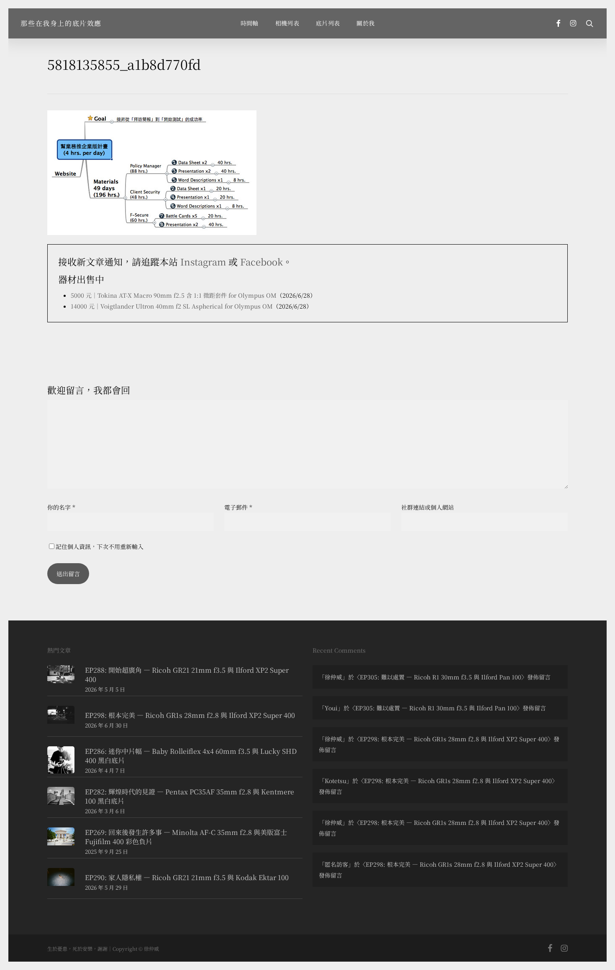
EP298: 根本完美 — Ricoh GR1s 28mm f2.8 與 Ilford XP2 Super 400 (454, 739)
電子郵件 (238, 507)
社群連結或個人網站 (427, 507)
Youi (331, 708)
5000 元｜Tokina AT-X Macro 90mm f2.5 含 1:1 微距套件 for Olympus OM (174, 295)
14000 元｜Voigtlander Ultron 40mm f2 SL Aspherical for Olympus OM (172, 306)
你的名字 (61, 507)
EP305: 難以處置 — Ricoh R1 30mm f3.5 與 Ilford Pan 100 (440, 677)
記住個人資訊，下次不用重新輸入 (100, 546)
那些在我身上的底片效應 (61, 23)
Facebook (261, 261)
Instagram (203, 261)
